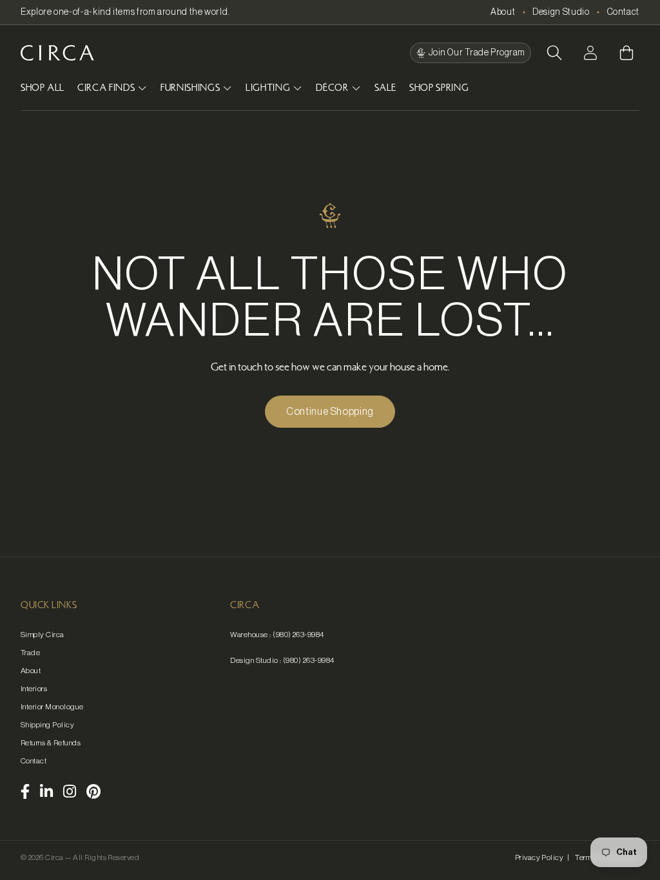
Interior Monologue (52, 707)
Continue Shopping (330, 412)
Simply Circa (42, 634)
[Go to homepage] (57, 53)
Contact (623, 12)
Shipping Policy (47, 725)
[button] (554, 53)
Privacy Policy (539, 857)
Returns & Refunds (51, 743)
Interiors (34, 689)
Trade (30, 652)
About (502, 12)
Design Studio (560, 12)
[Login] (590, 53)
